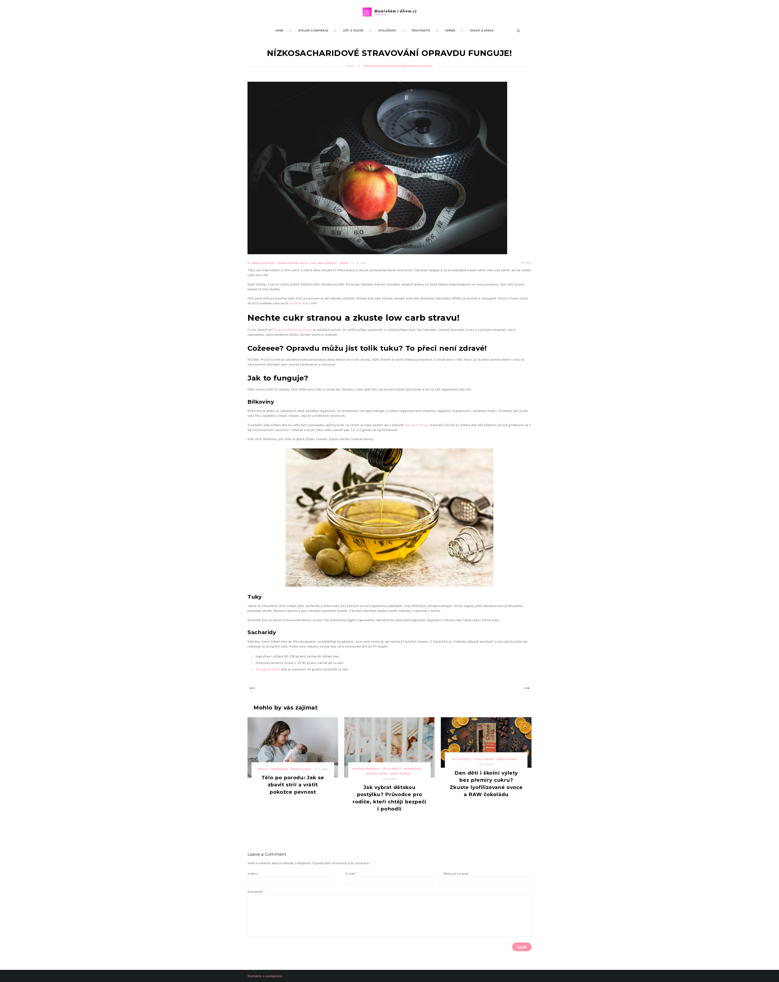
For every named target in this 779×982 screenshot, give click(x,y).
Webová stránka (456, 873)
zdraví (344, 263)
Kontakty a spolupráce (264, 976)
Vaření (450, 30)
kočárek (295, 303)
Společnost (388, 30)
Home (279, 30)
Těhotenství (420, 30)
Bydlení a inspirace (313, 30)
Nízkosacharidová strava (293, 329)
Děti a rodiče (353, 30)
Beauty (263, 769)
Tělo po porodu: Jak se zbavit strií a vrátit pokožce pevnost (292, 785)
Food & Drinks (484, 759)
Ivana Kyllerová (263, 263)
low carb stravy (416, 425)
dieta (303, 263)
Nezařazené (279, 769)
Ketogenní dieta (268, 669)
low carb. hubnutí (323, 263)
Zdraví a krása (482, 30)
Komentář (256, 891)
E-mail (351, 873)
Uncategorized (376, 773)
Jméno (253, 873)
